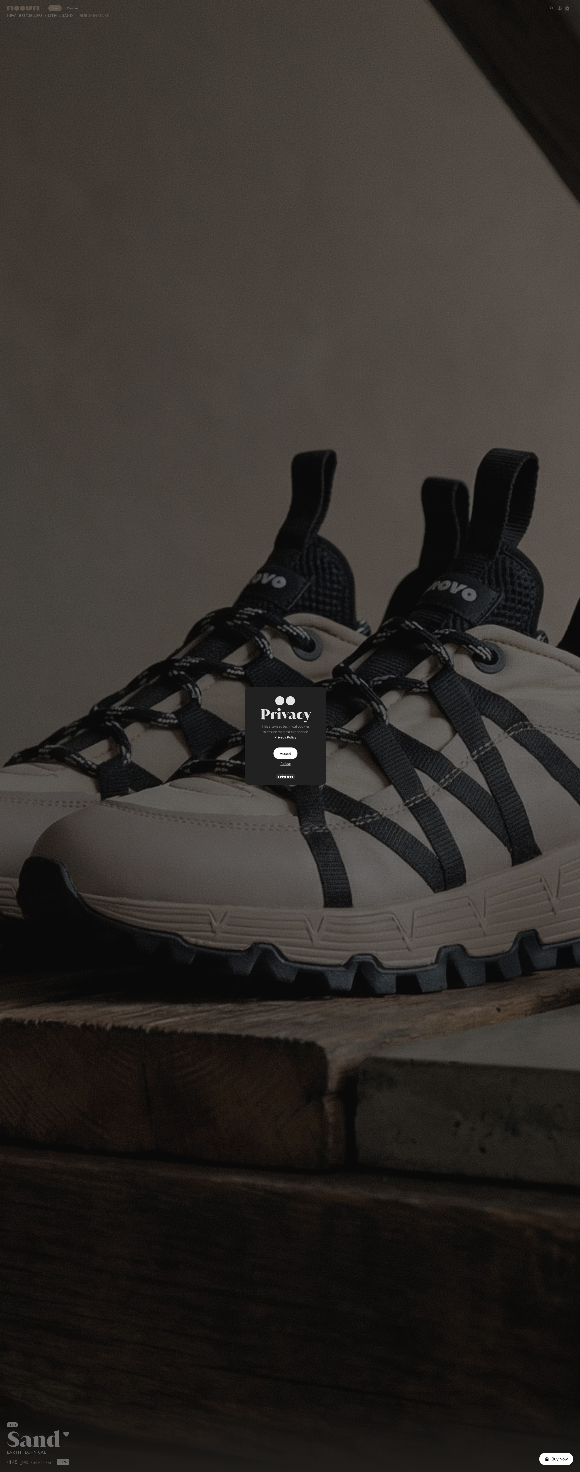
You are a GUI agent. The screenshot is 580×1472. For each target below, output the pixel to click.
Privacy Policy (285, 737)
